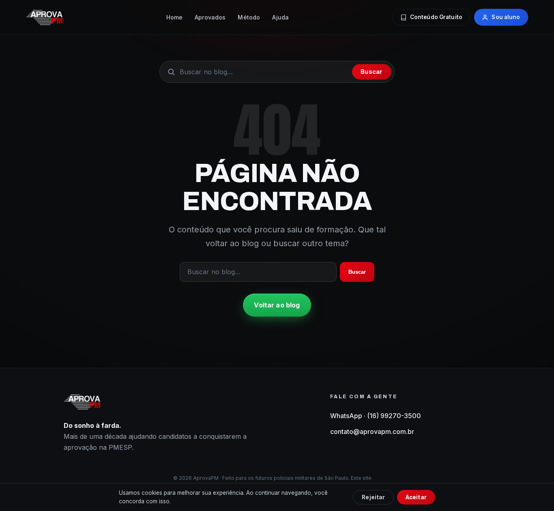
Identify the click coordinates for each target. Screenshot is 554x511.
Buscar (371, 71)
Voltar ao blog (277, 305)
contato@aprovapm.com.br (372, 431)
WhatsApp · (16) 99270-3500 (375, 416)
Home (174, 17)
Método (249, 17)
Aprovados (210, 17)
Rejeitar (373, 497)
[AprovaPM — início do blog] (44, 17)
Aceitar (416, 497)
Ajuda (280, 17)
